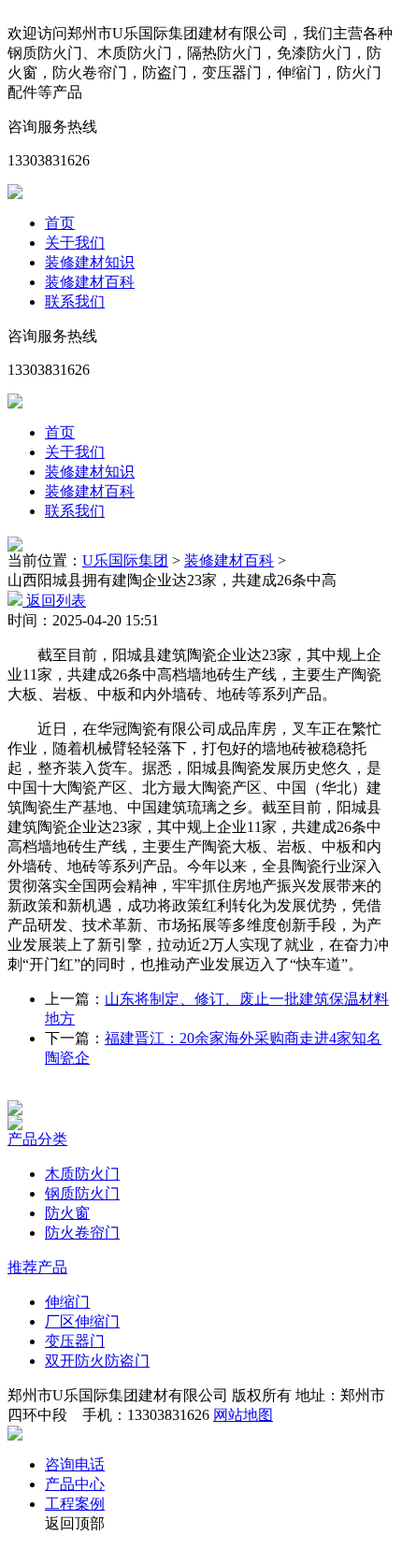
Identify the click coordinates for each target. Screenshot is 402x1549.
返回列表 (54, 601)
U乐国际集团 (125, 560)
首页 (60, 223)
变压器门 (75, 1341)
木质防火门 (82, 1174)
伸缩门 (67, 1302)
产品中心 (75, 1484)
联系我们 (75, 301)
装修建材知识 (90, 262)
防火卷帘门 (82, 1233)
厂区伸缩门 (82, 1321)
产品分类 (37, 1139)
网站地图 (243, 1415)
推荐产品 (37, 1267)
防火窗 (67, 1213)
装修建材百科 (90, 282)
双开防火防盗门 (97, 1361)
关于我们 (75, 243)
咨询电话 (75, 1464)
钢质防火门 (82, 1193)
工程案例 (75, 1504)
